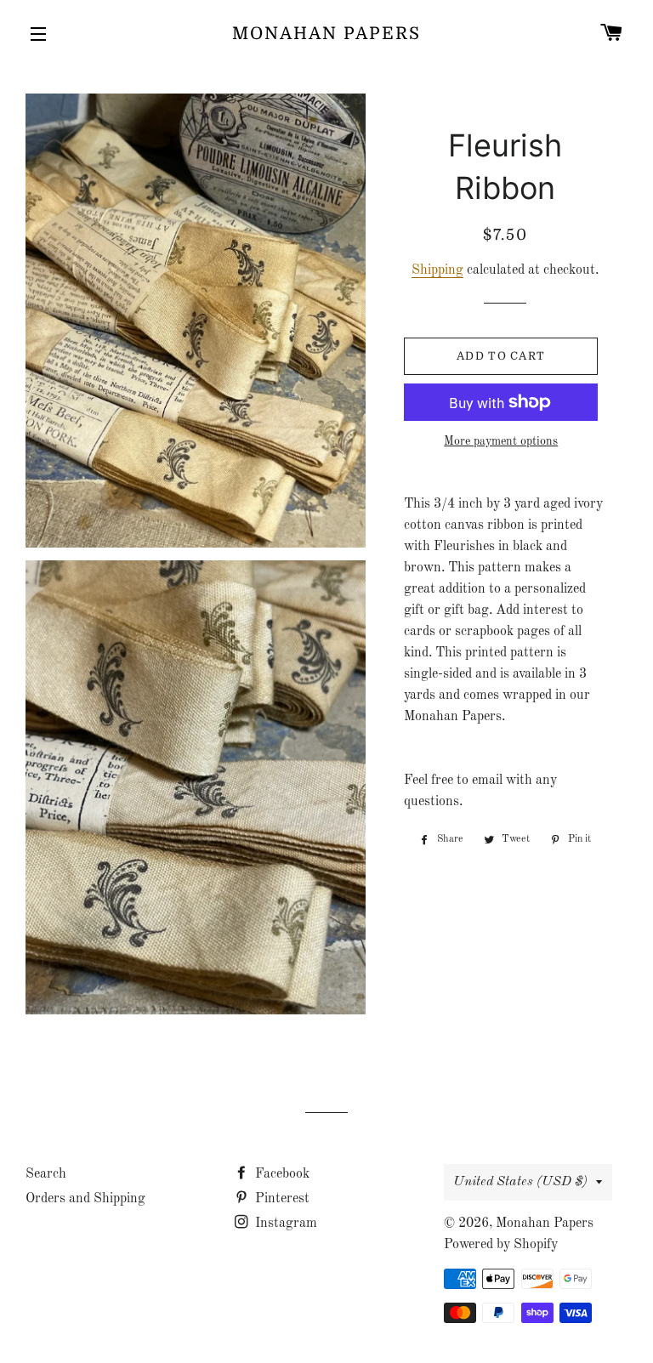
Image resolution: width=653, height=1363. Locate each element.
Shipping (437, 270)
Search (46, 1174)
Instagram (284, 1223)
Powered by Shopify (501, 1245)
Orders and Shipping (85, 1199)
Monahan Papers (326, 33)
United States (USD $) (520, 1182)
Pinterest (280, 1199)
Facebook (280, 1174)
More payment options (501, 441)
